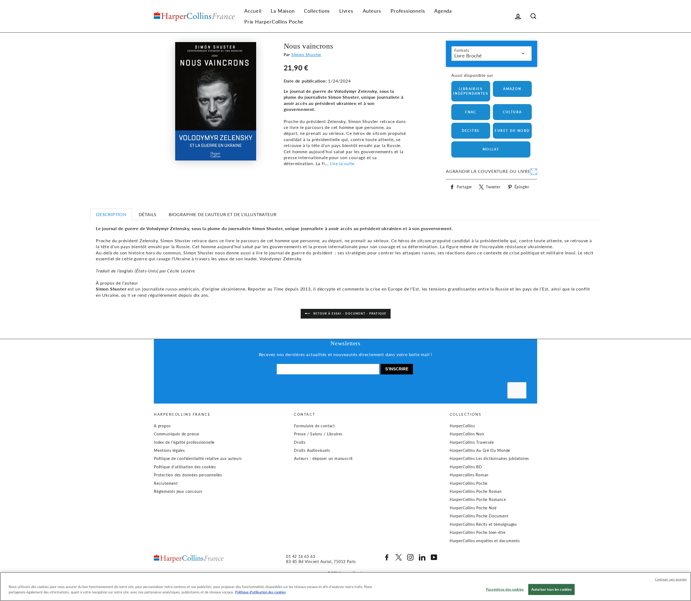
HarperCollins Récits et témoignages (483, 524)
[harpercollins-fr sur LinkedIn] (422, 557)
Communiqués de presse (176, 434)
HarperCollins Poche (468, 483)
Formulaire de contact (314, 426)
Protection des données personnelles (188, 475)
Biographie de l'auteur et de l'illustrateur (222, 214)
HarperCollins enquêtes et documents (485, 541)
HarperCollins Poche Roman (476, 491)
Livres (346, 11)
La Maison (282, 11)
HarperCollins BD (466, 467)
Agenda (443, 11)
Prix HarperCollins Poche (273, 22)
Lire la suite (342, 163)
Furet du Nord (512, 131)
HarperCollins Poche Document (479, 516)
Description (111, 214)
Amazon (512, 89)
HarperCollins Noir (467, 434)
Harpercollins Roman (469, 475)
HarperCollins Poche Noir (473, 508)
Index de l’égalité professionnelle (184, 442)
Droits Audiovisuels (312, 450)
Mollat (491, 149)
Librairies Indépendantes (470, 91)
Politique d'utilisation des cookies (185, 467)
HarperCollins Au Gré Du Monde (480, 450)
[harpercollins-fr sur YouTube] (434, 557)
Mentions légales (169, 450)
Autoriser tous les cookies (551, 589)
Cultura (512, 112)
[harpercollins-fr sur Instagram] (410, 557)
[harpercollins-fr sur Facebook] (387, 557)
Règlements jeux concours (178, 491)
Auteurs (372, 11)
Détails (148, 214)
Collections (317, 11)
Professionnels (408, 11)
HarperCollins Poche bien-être (478, 532)
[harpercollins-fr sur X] (398, 557)
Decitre (471, 131)
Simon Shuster (306, 54)
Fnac (470, 112)
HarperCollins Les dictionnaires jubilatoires (489, 458)
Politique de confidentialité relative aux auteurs (198, 458)
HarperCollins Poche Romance (478, 499)
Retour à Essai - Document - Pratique (349, 313)
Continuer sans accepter (671, 579)
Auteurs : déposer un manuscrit (323, 458)
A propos (162, 426)
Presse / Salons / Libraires (318, 434)
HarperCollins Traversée (472, 442)
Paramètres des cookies (505, 589)
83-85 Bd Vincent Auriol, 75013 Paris (321, 561)
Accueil (253, 11)
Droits (300, 442)
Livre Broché (468, 55)
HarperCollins (462, 426)
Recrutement (166, 483)
